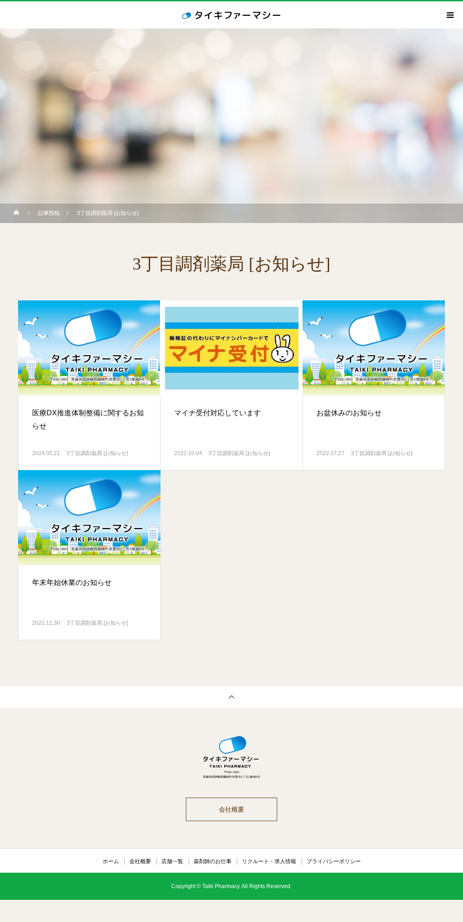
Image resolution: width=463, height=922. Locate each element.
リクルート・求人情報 (269, 861)
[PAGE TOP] (231, 696)
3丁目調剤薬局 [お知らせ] (97, 453)
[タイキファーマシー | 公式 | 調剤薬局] (231, 757)
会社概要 (231, 809)
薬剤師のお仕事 (213, 861)
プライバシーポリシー (334, 861)
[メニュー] (449, 15)
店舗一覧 (172, 861)
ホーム (111, 861)
